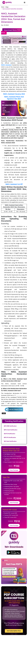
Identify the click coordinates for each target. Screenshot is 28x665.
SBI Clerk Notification (10, 441)
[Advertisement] (12, 649)
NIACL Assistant (6, 65)
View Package (14, 470)
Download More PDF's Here (11, 31)
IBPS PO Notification (10, 437)
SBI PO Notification (9, 433)
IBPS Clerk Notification (10, 430)
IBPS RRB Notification (10, 426)
